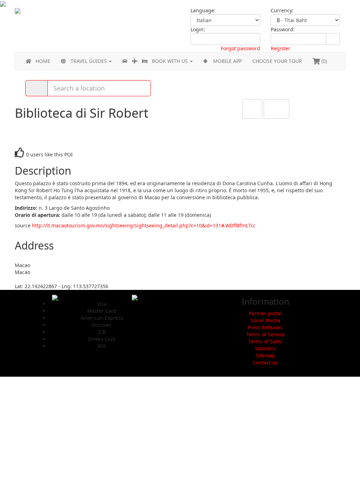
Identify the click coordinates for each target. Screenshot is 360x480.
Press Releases (265, 327)
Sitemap (265, 355)
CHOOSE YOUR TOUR (277, 61)
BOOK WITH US (170, 61)
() (323, 61)
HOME (43, 61)
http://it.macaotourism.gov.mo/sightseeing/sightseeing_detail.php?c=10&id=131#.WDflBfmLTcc (144, 225)
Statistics (265, 348)
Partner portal (265, 313)
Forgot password (240, 48)
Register (280, 48)
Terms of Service (265, 334)
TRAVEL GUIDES (89, 61)
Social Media (265, 320)
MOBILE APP (227, 61)
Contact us (265, 362)
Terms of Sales (265, 341)
